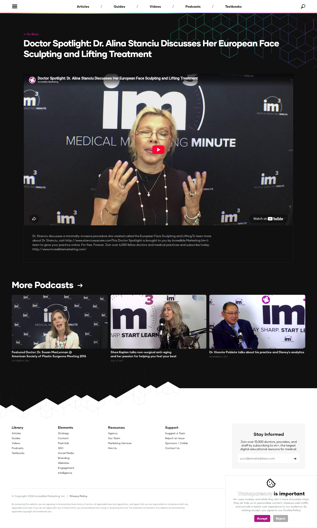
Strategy (63, 433)
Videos (155, 6)
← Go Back (31, 34)
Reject (280, 518)
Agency (113, 433)
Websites (63, 462)
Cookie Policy (291, 510)
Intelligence (65, 472)
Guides (119, 6)
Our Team (114, 438)
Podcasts (193, 6)
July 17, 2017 (117, 360)
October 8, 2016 (20, 360)
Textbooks (233, 6)
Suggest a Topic (175, 433)
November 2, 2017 (218, 356)
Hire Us (112, 448)
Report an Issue (175, 438)
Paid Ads (63, 443)
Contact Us (172, 448)
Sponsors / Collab (176, 443)
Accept (262, 518)
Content (63, 438)
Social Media (66, 453)
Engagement (66, 467)
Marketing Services (120, 443)
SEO (60, 448)
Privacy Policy (78, 496)
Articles (83, 6)
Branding (64, 457)
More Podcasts (42, 284)
